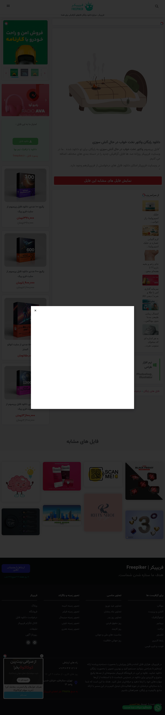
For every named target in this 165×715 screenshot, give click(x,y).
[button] (35, 310)
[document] (82, 357)
